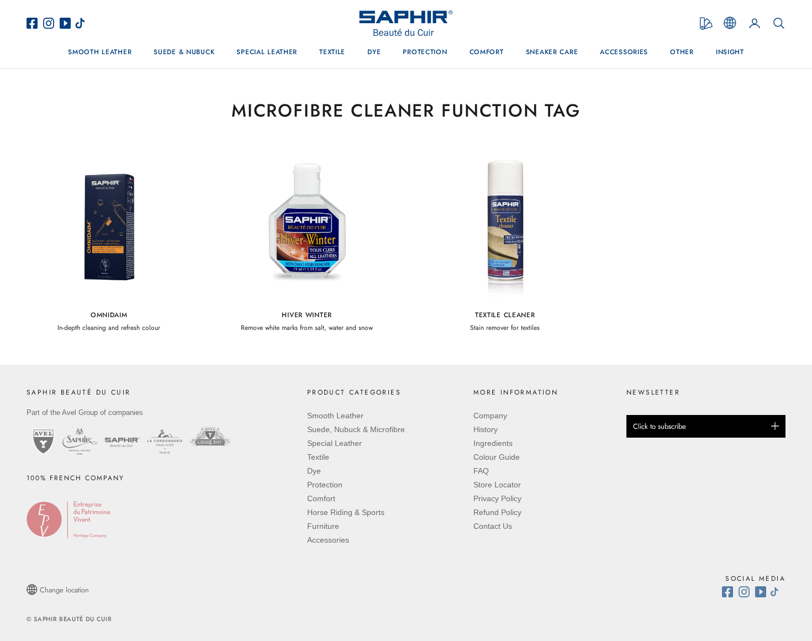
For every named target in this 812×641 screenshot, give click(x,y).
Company (490, 415)
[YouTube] (66, 23)
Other (682, 52)
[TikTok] (82, 23)
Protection (425, 52)
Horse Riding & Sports (345, 512)
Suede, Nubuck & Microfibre (356, 429)
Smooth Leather (99, 52)
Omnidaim (109, 315)
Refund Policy (497, 512)
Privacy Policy (497, 498)
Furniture (323, 526)
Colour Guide (496, 457)
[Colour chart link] (706, 23)
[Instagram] (51, 23)
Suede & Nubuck (184, 52)
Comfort (487, 52)
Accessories (624, 52)
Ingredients (493, 443)
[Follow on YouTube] (762, 591)
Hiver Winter (307, 315)
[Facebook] (35, 23)
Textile (332, 52)
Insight (730, 52)
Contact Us (492, 526)
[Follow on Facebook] (730, 591)
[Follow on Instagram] (747, 591)
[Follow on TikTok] (777, 591)
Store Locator (497, 484)
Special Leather (266, 52)
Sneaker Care (552, 52)
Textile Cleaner (505, 315)
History (485, 429)
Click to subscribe (659, 426)
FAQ (481, 470)
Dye (374, 52)
